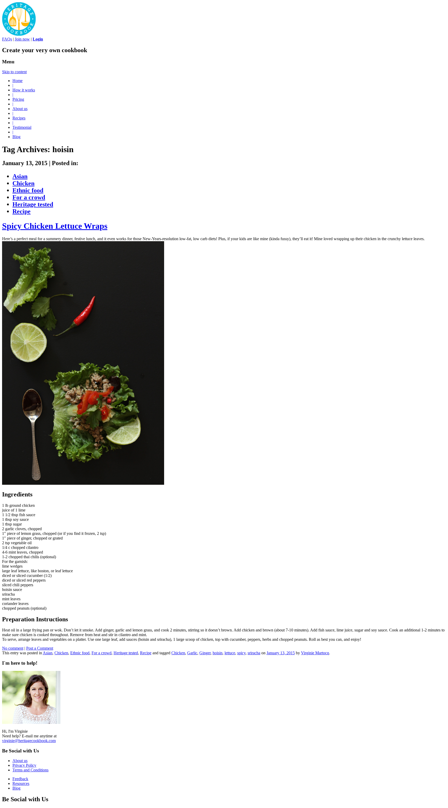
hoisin (217, 653)
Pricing (18, 99)
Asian (19, 176)
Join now (22, 39)
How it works (23, 90)
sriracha (254, 653)
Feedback (20, 779)
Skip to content (14, 72)
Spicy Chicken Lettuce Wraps (54, 226)
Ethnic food (27, 190)
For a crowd (28, 197)
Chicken (23, 183)
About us (19, 108)
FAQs (7, 39)
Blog (16, 136)
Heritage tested (32, 204)
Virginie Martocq (315, 653)
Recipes (18, 118)
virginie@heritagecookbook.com (29, 740)
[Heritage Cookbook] (19, 34)
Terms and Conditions (30, 770)
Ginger (205, 653)
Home (17, 80)
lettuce (230, 653)
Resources (20, 783)
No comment (12, 648)
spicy (241, 653)
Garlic (192, 653)
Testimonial (21, 127)
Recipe (21, 211)
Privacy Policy (24, 765)
